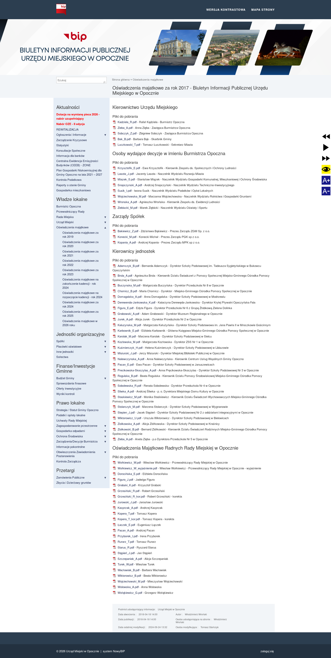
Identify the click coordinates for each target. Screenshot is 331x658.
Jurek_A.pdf (125, 319)
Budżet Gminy (65, 378)
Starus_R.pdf (125, 547)
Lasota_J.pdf (125, 174)
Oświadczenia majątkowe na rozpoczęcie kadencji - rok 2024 (82, 295)
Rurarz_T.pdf (125, 542)
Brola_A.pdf (124, 275)
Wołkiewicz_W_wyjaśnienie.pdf (137, 468)
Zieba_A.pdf (125, 128)
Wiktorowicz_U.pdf (129, 418)
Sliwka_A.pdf (125, 391)
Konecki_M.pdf (126, 237)
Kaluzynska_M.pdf (129, 325)
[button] (326, 136)
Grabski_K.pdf (126, 485)
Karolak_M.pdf (126, 336)
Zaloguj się (267, 651)
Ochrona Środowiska (69, 436)
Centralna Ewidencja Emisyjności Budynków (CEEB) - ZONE (77, 163)
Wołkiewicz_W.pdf (129, 462)
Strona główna (121, 79)
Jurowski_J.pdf (127, 502)
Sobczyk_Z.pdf (127, 133)
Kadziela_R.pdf (127, 122)
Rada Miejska (65, 217)
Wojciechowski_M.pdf (131, 581)
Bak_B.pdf (124, 139)
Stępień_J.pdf (126, 553)
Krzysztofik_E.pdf (128, 168)
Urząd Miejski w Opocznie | (84, 651)
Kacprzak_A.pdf (127, 508)
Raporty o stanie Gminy (71, 185)
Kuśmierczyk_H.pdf (130, 347)
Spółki (60, 341)
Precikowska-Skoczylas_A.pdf (136, 370)
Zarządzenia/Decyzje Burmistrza (76, 441)
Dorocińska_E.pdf (128, 474)
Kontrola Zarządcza (68, 461)
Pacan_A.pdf (125, 530)
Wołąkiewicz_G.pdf (129, 593)
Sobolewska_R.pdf (129, 385)
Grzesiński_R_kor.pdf (131, 496)
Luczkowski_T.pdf (128, 144)
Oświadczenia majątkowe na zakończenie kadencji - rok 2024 (80, 283)
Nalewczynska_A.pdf (130, 359)
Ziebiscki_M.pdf (127, 208)
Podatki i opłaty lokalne (70, 415)
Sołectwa (62, 357)
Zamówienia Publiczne (70, 477)
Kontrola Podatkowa (68, 180)
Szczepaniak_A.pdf (129, 559)
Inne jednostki (65, 352)
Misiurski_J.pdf (127, 353)
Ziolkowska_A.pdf (128, 424)
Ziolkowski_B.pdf (128, 429)
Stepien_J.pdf (126, 412)
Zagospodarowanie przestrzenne (76, 426)
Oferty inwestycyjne (68, 388)
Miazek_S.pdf (126, 179)
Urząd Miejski (65, 222)
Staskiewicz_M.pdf (129, 397)
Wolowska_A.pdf (128, 587)
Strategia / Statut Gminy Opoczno (77, 410)
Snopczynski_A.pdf (129, 185)
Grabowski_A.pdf (128, 314)
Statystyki (62, 145)
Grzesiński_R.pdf (128, 491)
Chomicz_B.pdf (127, 291)
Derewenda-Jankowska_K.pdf (136, 302)
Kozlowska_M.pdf (128, 342)
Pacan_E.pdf (125, 364)
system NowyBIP (114, 651)
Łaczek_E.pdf (126, 525)
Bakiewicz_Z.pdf (127, 231)
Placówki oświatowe (69, 346)
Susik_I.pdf (124, 190)
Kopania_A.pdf (126, 242)
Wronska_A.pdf (127, 202)
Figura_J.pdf (125, 479)
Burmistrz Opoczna (68, 206)
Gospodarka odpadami (70, 431)
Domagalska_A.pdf (129, 296)
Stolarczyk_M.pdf (128, 407)
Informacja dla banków (70, 156)
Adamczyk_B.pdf (128, 266)
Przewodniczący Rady (70, 211)
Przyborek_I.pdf (127, 536)
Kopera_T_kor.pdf (128, 519)
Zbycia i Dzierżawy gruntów (73, 482)
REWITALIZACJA (67, 129)
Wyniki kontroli (65, 394)
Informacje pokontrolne (70, 447)
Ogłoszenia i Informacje (71, 134)
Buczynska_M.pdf (128, 285)
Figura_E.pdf (125, 308)
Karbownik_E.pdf (128, 330)
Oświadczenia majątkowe (148, 79)
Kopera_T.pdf (125, 513)
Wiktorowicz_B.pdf (129, 575)
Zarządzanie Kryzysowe (71, 140)
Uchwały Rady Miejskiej (71, 420)
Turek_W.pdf (125, 564)
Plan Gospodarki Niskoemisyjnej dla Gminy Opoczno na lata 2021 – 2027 (79, 172)
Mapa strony (263, 9)
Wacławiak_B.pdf (128, 570)
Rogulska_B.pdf (127, 376)
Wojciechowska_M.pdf (131, 196)
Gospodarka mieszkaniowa (73, 190)
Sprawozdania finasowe (71, 383)
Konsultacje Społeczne (70, 150)
